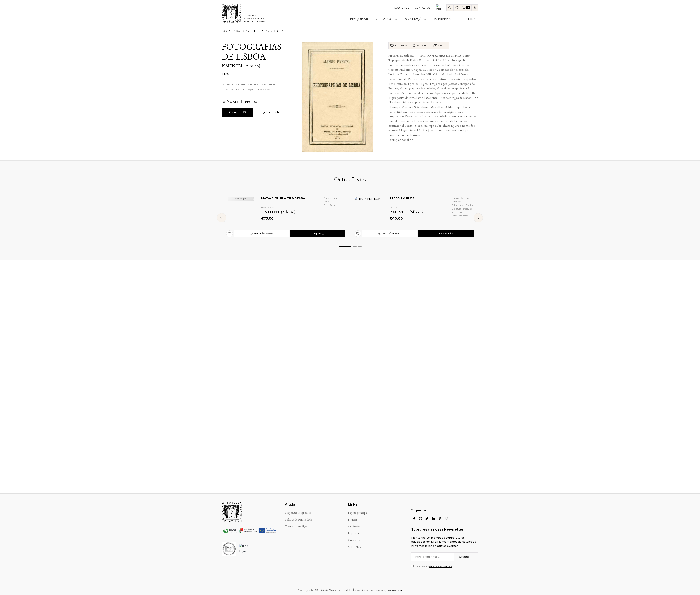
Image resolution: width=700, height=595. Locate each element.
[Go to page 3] (360, 246)
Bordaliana (227, 84)
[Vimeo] (446, 518)
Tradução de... (330, 205)
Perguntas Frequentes (298, 513)
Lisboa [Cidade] (267, 84)
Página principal (358, 513)
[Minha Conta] (474, 7)
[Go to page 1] (345, 246)
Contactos (422, 7)
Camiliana (240, 84)
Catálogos (386, 19)
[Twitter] (427, 518)
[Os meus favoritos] (456, 7)
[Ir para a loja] (449, 7)
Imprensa (442, 19)
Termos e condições (297, 527)
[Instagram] (420, 518)
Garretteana (252, 84)
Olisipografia (249, 89)
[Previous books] (221, 217)
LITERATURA (239, 31)
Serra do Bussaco (460, 215)
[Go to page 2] (355, 246)
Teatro (326, 201)
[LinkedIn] (433, 518)
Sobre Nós (401, 7)
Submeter (464, 556)
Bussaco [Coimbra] (461, 198)
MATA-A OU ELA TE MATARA (283, 198)
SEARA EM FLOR (402, 198)
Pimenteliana (264, 89)
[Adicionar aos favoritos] (229, 233)
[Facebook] (414, 518)
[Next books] (478, 217)
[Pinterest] (440, 518)
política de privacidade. (440, 566)
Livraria (352, 520)
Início (225, 31)
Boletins (466, 19)
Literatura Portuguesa (462, 209)
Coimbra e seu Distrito (462, 205)
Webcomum (394, 590)
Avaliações (415, 19)
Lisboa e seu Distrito (231, 89)
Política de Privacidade (298, 520)
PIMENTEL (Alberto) (241, 66)
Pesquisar (359, 19)
